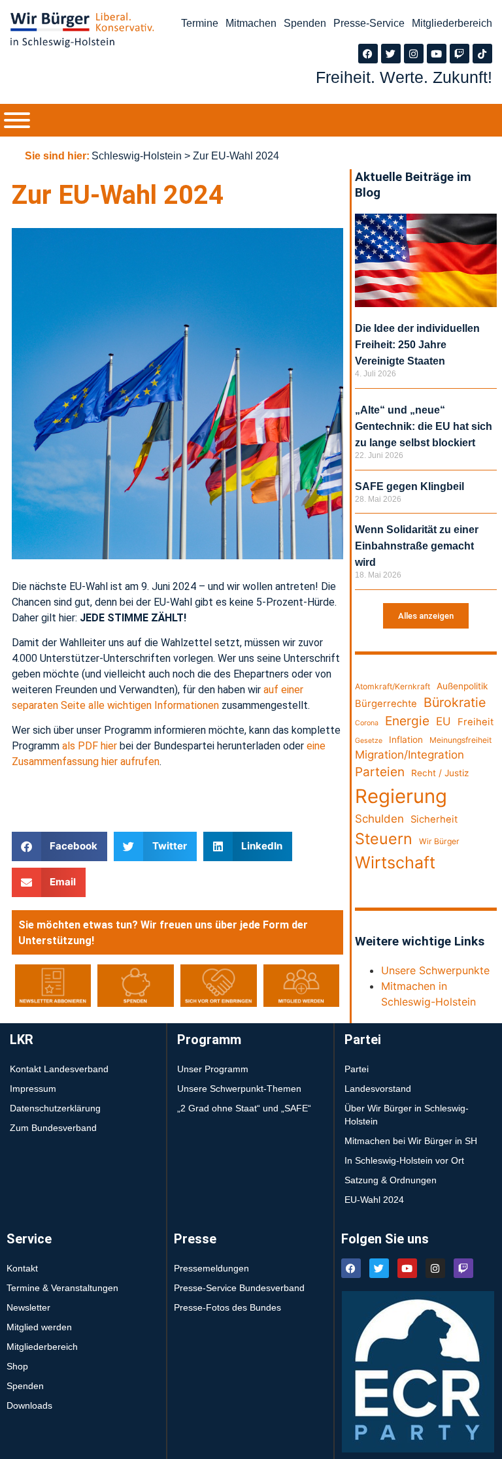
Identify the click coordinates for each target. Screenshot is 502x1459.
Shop (17, 1366)
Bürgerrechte (386, 704)
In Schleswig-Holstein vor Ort (404, 1160)
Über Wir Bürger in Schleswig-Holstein (406, 1114)
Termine (199, 23)
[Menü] (17, 120)
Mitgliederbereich (452, 23)
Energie (407, 721)
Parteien (380, 771)
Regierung (401, 796)
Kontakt (22, 1268)
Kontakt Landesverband (59, 1069)
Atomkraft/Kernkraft (392, 686)
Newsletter (28, 1307)
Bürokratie (455, 702)
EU (443, 721)
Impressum (33, 1088)
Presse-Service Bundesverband (239, 1288)
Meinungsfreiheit (460, 740)
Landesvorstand (377, 1088)
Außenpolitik (462, 686)
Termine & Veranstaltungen (62, 1288)
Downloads (29, 1405)
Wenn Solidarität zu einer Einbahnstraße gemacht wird (416, 546)
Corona (366, 723)
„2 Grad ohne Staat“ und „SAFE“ (244, 1108)
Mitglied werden (39, 1327)
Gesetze (368, 740)
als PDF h (84, 746)
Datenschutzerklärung (55, 1108)
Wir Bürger (439, 841)
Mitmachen (251, 23)
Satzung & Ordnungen (390, 1180)
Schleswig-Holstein (137, 155)
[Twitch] (459, 53)
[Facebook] (368, 53)
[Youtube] (436, 53)
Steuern (383, 838)
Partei (356, 1069)
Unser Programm (212, 1069)
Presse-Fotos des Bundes (227, 1307)
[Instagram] (414, 53)
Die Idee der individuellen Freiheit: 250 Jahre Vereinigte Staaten (417, 345)
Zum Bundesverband (53, 1128)
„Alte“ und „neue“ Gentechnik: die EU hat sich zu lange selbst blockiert (423, 426)
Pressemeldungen (211, 1268)
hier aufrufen (129, 761)
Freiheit (476, 722)
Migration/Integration (409, 754)
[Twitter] (391, 53)
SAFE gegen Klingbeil (409, 486)
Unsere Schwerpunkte (435, 970)
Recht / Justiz (440, 773)
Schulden (379, 818)
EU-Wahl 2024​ (374, 1199)
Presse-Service (369, 23)
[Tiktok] (482, 53)
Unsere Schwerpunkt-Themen (239, 1088)
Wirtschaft (395, 862)
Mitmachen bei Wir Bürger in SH (410, 1141)
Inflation (406, 739)
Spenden (305, 23)
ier (111, 746)
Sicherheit (434, 819)
